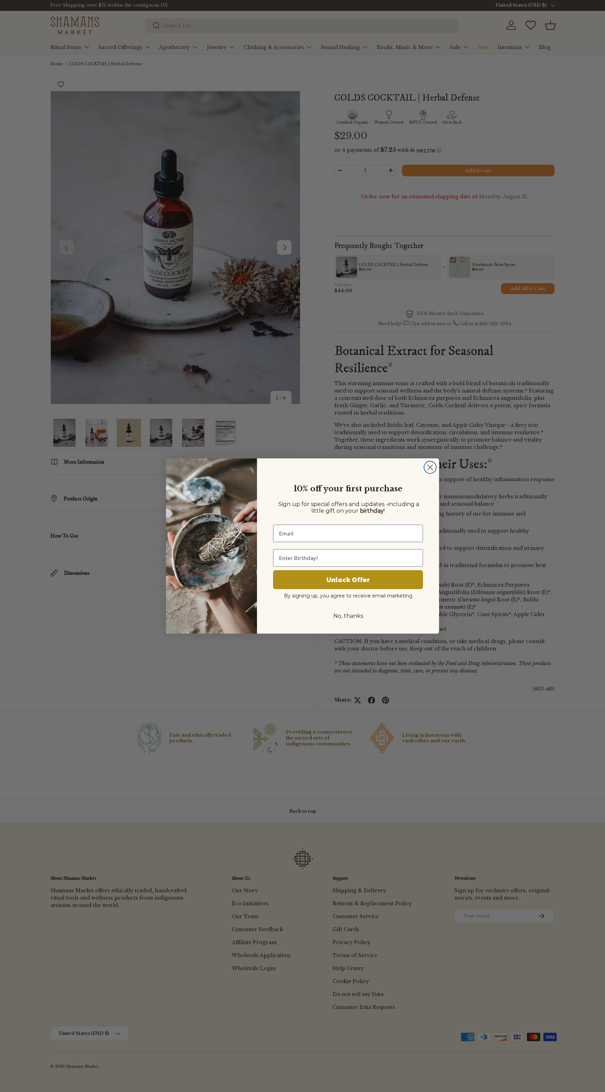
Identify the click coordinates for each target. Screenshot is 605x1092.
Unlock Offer (348, 579)
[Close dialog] (430, 467)
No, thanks (348, 616)
